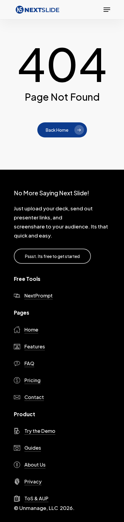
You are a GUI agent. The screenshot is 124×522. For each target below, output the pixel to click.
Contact (34, 397)
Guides (32, 448)
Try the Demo (39, 431)
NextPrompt (38, 295)
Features (34, 346)
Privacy (33, 481)
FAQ (29, 363)
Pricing (32, 380)
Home (31, 329)
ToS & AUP (36, 498)
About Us (34, 464)
